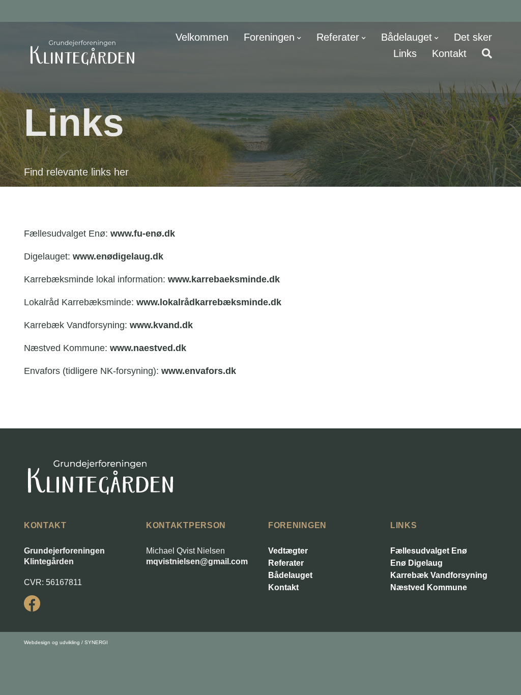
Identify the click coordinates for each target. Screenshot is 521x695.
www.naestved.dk (148, 348)
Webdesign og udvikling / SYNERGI (66, 642)
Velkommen (202, 37)
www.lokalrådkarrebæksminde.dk (208, 302)
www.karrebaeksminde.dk (224, 279)
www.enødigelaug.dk (118, 256)
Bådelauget (406, 37)
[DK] (82, 52)
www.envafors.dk (198, 371)
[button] (487, 53)
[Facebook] (32, 603)
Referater (337, 37)
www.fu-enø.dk (142, 233)
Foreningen (269, 37)
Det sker (473, 37)
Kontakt (449, 53)
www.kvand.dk (161, 325)
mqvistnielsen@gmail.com (197, 561)
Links (405, 53)
